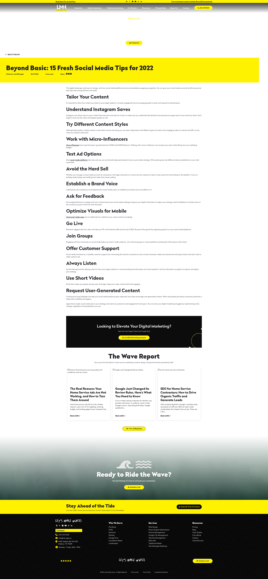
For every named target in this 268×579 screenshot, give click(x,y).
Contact (186, 8)
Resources (146, 8)
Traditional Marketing (115, 8)
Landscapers (113, 543)
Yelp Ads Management (157, 538)
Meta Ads (152, 540)
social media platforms (78, 160)
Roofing (111, 535)
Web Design (153, 527)
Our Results (132, 8)
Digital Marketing (94, 8)
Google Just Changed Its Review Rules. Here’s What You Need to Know (133, 392)
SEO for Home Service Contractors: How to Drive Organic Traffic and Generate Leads (178, 394)
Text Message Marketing (158, 546)
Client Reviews (198, 540)
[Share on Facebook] (69, 74)
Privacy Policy (135, 572)
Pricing (195, 527)
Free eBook (196, 535)
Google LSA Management (158, 535)
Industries (78, 8)
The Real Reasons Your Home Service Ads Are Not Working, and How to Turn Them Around (88, 394)
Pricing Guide (160, 8)
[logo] (61, 8)
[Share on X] (71, 74)
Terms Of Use (146, 572)
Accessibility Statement (161, 572)
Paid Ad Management (157, 532)
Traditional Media (155, 543)
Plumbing (112, 527)
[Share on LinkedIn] (67, 74)
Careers (195, 538)
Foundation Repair (115, 540)
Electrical (112, 532)
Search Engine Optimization (159, 530)
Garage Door (113, 538)
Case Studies (197, 532)
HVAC (111, 530)
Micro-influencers (72, 145)
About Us (173, 8)
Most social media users (75, 217)
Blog (194, 530)
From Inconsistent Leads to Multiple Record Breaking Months (191, 2)
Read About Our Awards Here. (66, 2)
